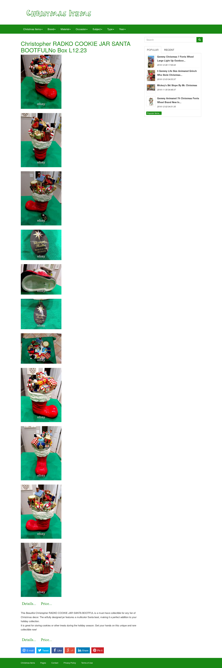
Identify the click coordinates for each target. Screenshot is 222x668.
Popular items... (154, 113)
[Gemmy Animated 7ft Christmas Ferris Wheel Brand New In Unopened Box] (151, 101)
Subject (97, 29)
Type (109, 29)
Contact (54, 662)
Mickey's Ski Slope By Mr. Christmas (177, 85)
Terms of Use (87, 662)
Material (65, 29)
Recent (169, 49)
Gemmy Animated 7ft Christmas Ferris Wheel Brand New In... (178, 100)
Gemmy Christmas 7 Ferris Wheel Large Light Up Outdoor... (175, 58)
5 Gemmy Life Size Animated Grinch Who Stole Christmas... (177, 72)
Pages (43, 662)
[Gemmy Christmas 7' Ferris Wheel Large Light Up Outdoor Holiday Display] (151, 60)
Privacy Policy (70, 662)
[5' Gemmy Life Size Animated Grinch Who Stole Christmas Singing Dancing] (151, 74)
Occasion (81, 29)
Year (121, 29)
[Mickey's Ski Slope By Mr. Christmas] (151, 88)
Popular (153, 49)
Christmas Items (32, 29)
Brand (51, 29)
